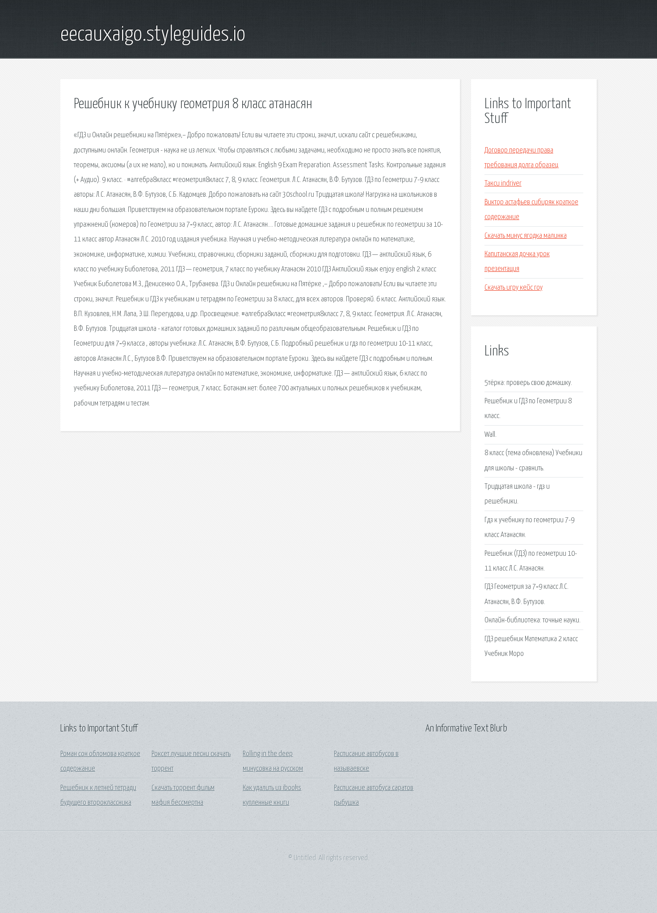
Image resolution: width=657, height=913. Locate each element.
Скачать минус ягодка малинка (525, 236)
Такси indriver (503, 183)
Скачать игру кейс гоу (513, 288)
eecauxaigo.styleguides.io (152, 35)
